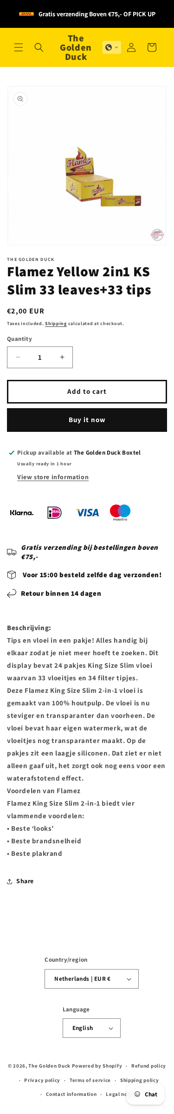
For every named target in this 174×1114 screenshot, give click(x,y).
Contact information (71, 1094)
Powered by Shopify (97, 1065)
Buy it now (87, 419)
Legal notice (121, 1094)
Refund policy (148, 1065)
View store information (53, 477)
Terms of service (90, 1080)
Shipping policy (139, 1080)
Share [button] (25, 881)
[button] (18, 47)
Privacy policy (42, 1080)
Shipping (56, 323)
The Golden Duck (49, 1065)
